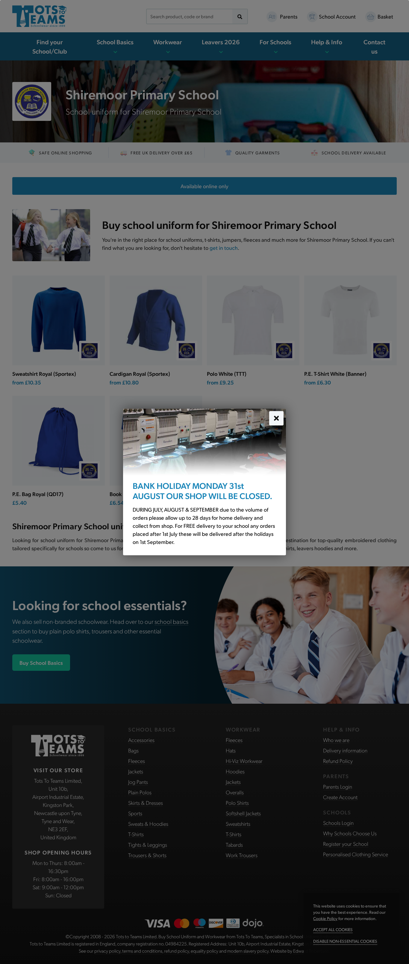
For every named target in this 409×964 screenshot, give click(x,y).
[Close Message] (276, 418)
